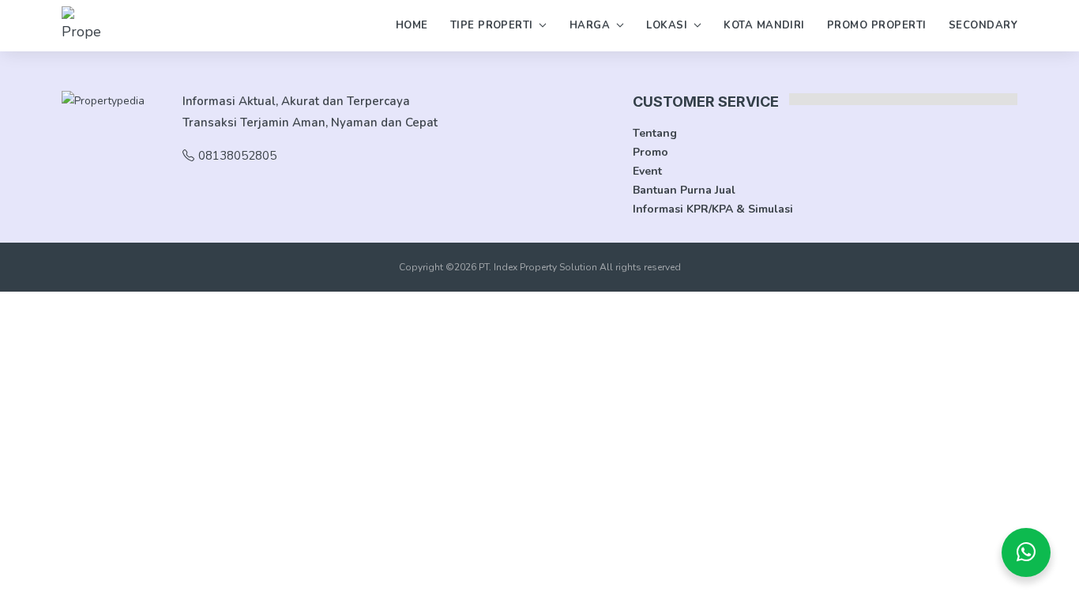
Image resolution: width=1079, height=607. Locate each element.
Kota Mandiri (764, 25)
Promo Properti (877, 25)
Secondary (983, 25)
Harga (590, 25)
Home (412, 25)
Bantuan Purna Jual (684, 190)
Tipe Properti (491, 25)
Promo (650, 152)
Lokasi (666, 25)
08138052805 (237, 156)
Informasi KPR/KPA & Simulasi (713, 209)
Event (647, 171)
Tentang (655, 133)
